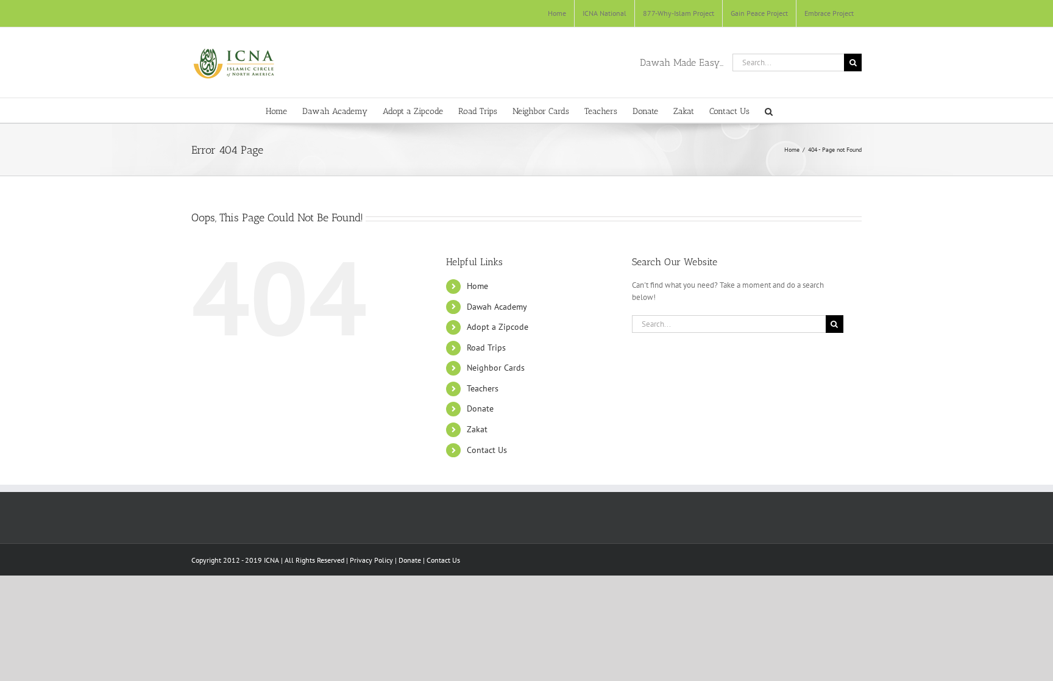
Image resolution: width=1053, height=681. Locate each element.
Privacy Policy (371, 560)
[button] (769, 110)
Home (477, 285)
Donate (480, 408)
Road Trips (486, 347)
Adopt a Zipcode (497, 326)
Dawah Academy (497, 306)
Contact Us (487, 449)
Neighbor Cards (496, 367)
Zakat (477, 429)
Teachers (482, 388)
